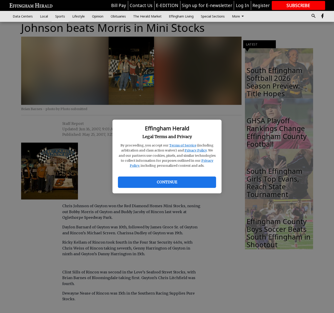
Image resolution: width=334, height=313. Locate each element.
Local (44, 16)
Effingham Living (181, 16)
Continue (167, 182)
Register (261, 5)
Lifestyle (78, 16)
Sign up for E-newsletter (207, 5)
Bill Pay (118, 5)
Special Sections (213, 16)
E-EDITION (167, 5)
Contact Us (141, 5)
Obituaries (118, 16)
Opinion (97, 16)
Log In (242, 5)
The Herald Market (147, 16)
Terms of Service (182, 145)
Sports (60, 16)
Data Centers (23, 16)
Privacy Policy (195, 150)
